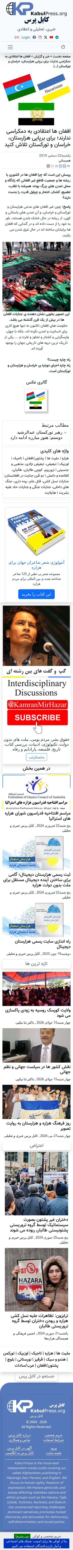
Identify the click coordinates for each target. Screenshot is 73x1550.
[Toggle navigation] (10, 47)
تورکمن (9, 1353)
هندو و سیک (56, 1359)
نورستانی (24, 1359)
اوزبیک (64, 464)
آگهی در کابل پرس (19, 1448)
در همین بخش (36, 768)
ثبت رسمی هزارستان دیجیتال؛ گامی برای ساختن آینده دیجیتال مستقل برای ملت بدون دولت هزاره (37, 880)
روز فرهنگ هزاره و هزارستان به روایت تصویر (38, 1126)
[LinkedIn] (60, 166)
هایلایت (50, 493)
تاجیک (17, 458)
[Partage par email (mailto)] (68, 166)
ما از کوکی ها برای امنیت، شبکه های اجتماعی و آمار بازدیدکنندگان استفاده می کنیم (36, 1543)
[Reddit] (52, 166)
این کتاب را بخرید (36, 594)
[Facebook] (64, 166)
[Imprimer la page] (56, 166)
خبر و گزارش (41, 56)
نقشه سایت (53, 1453)
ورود (53, 1448)
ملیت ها (53, 458)
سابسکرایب (36, 757)
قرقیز (38, 1359)
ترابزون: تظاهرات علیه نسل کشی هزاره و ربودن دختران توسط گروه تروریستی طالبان (39, 1321)
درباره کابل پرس (19, 1435)
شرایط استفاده (54, 1440)
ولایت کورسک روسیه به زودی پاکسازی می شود (38, 1013)
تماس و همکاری (19, 1440)
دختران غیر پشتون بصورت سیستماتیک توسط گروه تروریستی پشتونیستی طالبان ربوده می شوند (39, 1225)
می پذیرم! (22, 1536)
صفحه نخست (62, 56)
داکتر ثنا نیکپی (25, 1022)
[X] (48, 166)
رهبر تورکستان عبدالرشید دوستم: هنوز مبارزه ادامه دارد (36, 434)
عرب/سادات (24, 1365)
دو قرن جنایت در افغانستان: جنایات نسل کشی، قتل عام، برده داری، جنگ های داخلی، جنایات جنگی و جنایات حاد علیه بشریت (36, 484)
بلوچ (10, 1359)
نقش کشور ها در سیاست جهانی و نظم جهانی (37, 1070)
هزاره (65, 458)
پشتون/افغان (34, 458)
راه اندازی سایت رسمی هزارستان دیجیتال (43, 944)
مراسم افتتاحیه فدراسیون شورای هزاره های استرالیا (38, 816)
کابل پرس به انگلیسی (19, 1453)
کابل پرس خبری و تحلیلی (23, 953)
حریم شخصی (53, 1435)
